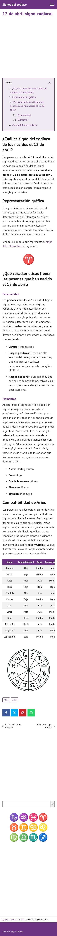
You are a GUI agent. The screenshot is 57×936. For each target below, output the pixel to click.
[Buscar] (52, 804)
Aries (14, 700)
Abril (6, 700)
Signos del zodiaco (14, 5)
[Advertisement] (28, 45)
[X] (14, 712)
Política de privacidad (13, 931)
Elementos (23, 119)
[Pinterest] (22, 712)
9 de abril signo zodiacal (44, 726)
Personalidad (24, 114)
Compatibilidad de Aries (24, 125)
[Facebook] (6, 712)
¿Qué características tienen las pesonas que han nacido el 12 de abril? (27, 106)
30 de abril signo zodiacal (13, 726)
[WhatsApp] (31, 712)
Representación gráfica (24, 97)
